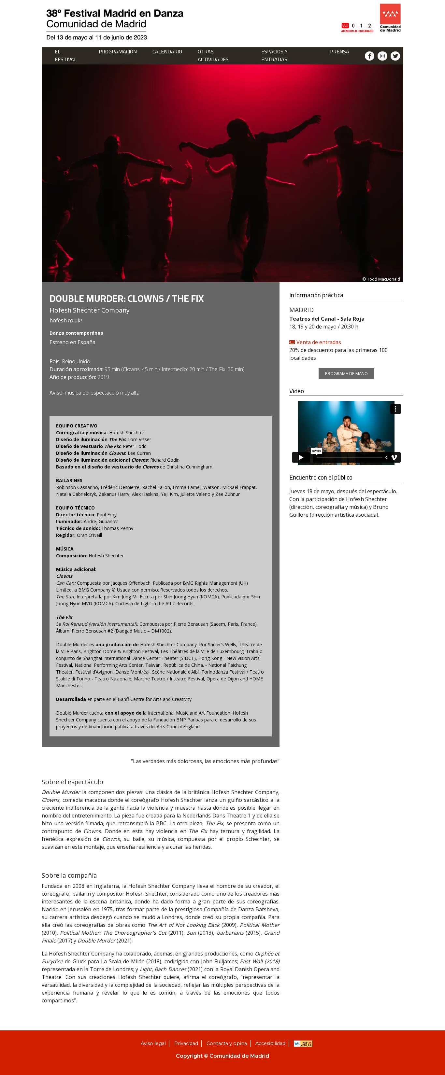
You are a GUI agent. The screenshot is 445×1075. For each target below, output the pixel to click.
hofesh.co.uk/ (66, 320)
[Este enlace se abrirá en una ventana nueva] (357, 17)
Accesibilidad (270, 1043)
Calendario (167, 51)
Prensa (339, 51)
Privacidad (186, 1043)
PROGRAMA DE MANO (346, 373)
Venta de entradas (318, 342)
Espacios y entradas (274, 55)
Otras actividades (213, 55)
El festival (66, 55)
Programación (118, 51)
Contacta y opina (227, 1043)
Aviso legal (153, 1043)
